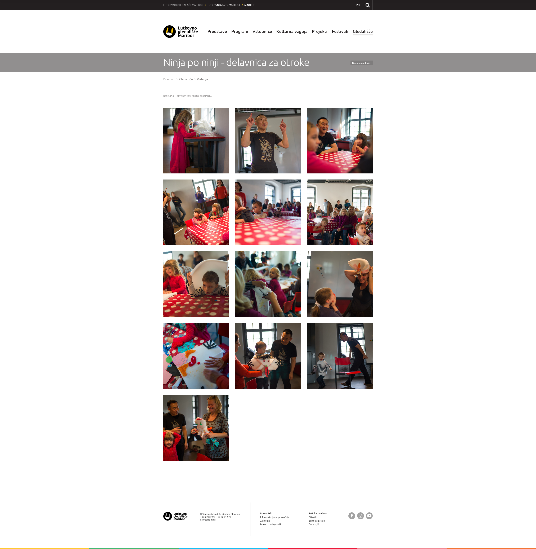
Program (239, 31)
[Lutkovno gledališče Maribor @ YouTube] (369, 515)
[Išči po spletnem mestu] (367, 5)
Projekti (319, 31)
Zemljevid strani (317, 520)
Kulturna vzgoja (292, 31)
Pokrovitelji (266, 513)
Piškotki (313, 517)
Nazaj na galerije (361, 63)
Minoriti (249, 4)
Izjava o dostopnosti (270, 524)
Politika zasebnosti (318, 513)
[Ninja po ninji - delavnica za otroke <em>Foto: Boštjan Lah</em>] (196, 140)
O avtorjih (314, 524)
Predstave (217, 31)
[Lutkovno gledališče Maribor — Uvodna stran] (180, 31)
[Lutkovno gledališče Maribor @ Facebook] (351, 515)
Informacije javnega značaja (274, 517)
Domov (168, 79)
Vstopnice (262, 31)
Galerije (202, 79)
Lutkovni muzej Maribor (223, 4)
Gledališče (363, 31)
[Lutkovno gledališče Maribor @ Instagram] (360, 515)
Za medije (265, 520)
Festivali (340, 31)
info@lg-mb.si (209, 519)
